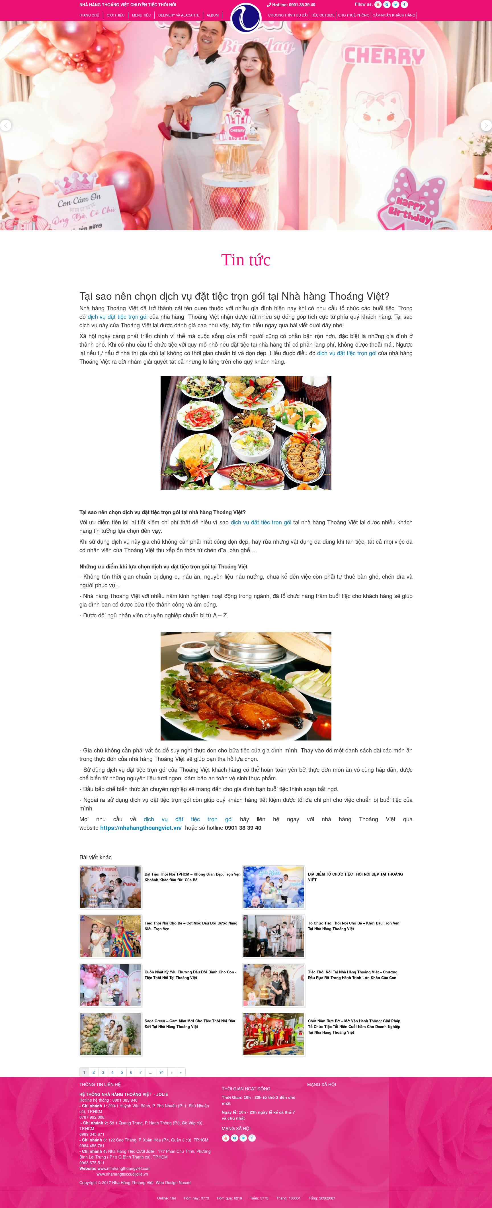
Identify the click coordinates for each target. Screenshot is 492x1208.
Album (213, 15)
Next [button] (486, 125)
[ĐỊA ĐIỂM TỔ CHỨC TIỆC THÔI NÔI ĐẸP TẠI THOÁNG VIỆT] (273, 886)
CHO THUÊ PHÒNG (353, 15)
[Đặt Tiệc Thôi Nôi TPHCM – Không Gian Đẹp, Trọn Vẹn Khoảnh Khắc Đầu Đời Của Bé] (110, 886)
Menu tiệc (141, 15)
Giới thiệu (116, 15)
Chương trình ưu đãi (288, 15)
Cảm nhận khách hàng (394, 15)
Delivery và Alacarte (178, 15)
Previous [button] (5, 125)
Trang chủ (89, 15)
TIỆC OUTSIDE (323, 15)
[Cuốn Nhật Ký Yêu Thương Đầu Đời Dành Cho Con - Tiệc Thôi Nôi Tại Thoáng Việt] (110, 984)
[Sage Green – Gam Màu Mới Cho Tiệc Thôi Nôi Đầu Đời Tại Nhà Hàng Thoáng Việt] (110, 1033)
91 (161, 1072)
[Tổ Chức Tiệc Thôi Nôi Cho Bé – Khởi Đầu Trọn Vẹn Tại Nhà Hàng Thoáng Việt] (273, 935)
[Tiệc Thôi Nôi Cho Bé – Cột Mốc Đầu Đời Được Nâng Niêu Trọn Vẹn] (110, 935)
